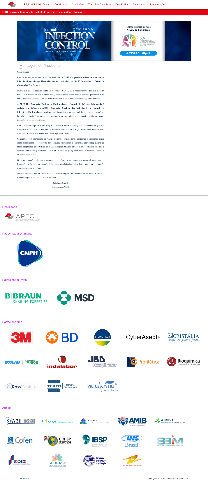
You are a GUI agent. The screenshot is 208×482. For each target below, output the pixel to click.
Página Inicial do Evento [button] (37, 4)
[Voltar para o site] (12, 4)
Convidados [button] (61, 4)
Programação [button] (157, 4)
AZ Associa (24, 478)
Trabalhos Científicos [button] (99, 4)
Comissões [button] (78, 4)
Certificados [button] (121, 4)
